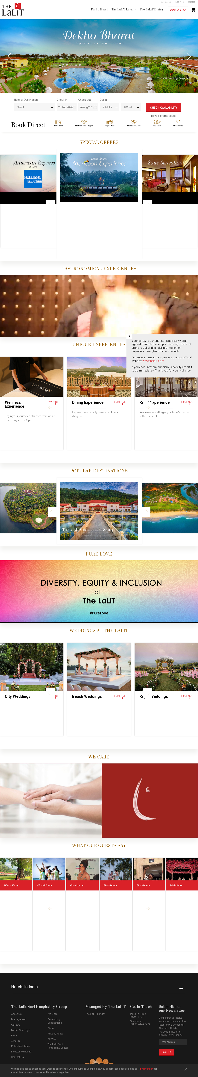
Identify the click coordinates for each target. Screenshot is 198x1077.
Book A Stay (178, 10)
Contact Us (166, 2)
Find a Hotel (99, 9)
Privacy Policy (55, 1033)
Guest (103, 99)
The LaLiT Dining (151, 9)
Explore (120, 402)
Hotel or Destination (26, 99)
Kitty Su (52, 1038)
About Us (16, 1013)
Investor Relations (21, 1051)
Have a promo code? (163, 115)
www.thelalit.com (153, 360)
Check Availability (163, 107)
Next (188, 56)
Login (178, 2)
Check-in (62, 99)
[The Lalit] (17, 9)
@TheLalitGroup (11, 885)
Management (18, 1019)
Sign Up (166, 1052)
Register (190, 2)
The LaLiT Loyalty (124, 9)
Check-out (84, 99)
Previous (10, 56)
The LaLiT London (95, 1013)
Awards (15, 1040)
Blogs (14, 1035)
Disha (51, 1028)
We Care (52, 1013)
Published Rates (20, 1046)
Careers (15, 1024)
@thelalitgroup (76, 885)
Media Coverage (20, 1030)
